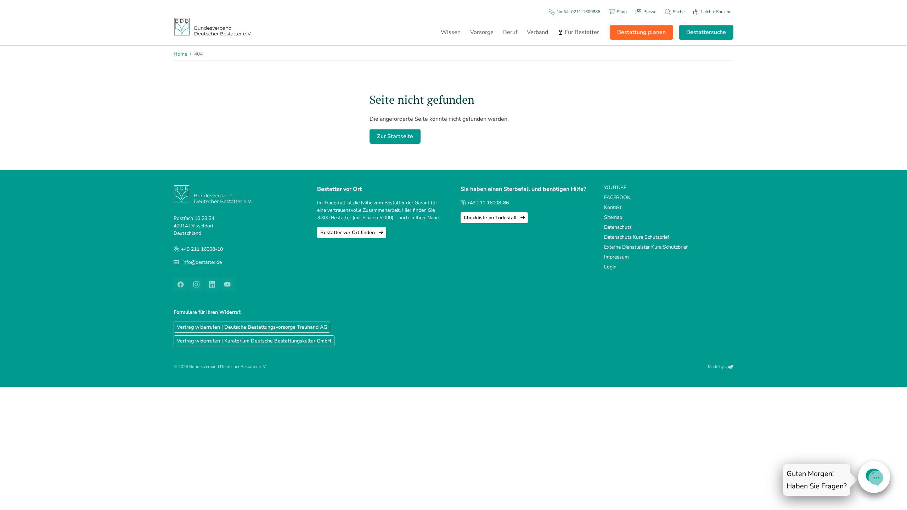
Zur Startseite (395, 136)
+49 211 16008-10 (202, 249)
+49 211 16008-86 (487, 202)
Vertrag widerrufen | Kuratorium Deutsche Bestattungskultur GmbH (254, 341)
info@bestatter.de (202, 262)
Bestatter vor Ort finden (348, 232)
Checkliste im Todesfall (491, 217)
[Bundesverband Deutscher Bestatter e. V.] (213, 26)
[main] (551, 118)
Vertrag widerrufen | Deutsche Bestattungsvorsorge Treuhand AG (252, 327)
